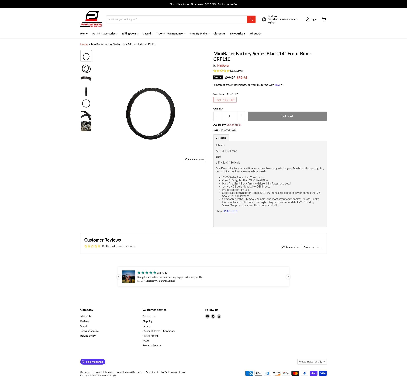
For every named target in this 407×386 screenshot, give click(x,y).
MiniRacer (223, 65)
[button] (86, 55)
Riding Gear (129, 33)
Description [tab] (221, 138)
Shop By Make (198, 33)
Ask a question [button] (312, 247)
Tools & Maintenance (170, 33)
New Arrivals (237, 33)
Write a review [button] (290, 247)
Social (83, 325)
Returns (147, 325)
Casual (147, 33)
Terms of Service (89, 330)
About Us (256, 33)
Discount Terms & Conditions (159, 330)
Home (84, 33)
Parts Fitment (150, 335)
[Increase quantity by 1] (241, 116)
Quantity (218, 108)
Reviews (84, 321)
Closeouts (219, 33)
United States (310, 361)
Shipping (147, 321)
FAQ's (146, 340)
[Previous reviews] (119, 277)
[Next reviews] (288, 277)
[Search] (251, 19)
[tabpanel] (270, 184)
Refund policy (88, 335)
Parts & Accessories (104, 33)
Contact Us (149, 316)
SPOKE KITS (230, 211)
